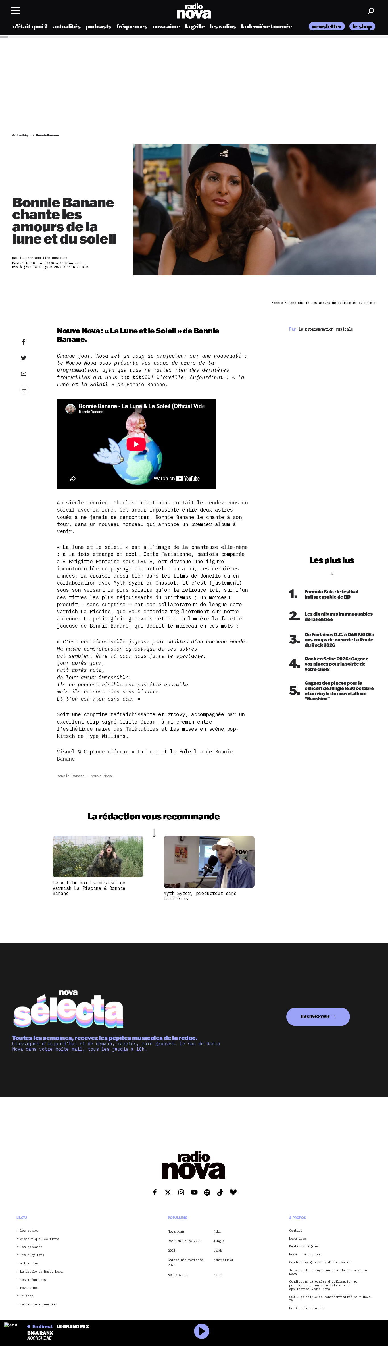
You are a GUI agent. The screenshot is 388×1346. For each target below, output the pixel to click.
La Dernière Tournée (306, 1308)
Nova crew (297, 1238)
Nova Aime (176, 1231)
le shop (362, 26)
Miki (217, 1231)
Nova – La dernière (305, 1254)
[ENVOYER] (32, 373)
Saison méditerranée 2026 (185, 1262)
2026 (171, 1250)
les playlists (32, 1255)
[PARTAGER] (32, 358)
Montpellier (223, 1260)
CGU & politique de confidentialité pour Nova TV (329, 1299)
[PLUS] (32, 390)
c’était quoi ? (30, 26)
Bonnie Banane (145, 384)
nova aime (166, 26)
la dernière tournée (266, 26)
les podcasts (31, 1247)
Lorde (218, 1250)
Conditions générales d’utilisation (320, 1262)
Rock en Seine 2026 (184, 1241)
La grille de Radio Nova (41, 1272)
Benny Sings (178, 1275)
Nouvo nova (101, 776)
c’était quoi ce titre (39, 1239)
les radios (223, 26)
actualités (66, 26)
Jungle (218, 1241)
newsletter (326, 26)
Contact (295, 1231)
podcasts (98, 26)
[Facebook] (32, 342)
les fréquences (33, 1279)
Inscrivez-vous (315, 1016)
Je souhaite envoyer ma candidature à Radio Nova (328, 1272)
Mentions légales (304, 1246)
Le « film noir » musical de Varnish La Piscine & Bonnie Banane (89, 888)
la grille (195, 26)
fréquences (131, 26)
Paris (218, 1275)
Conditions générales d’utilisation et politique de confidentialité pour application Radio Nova (323, 1285)
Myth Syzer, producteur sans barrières (200, 895)
